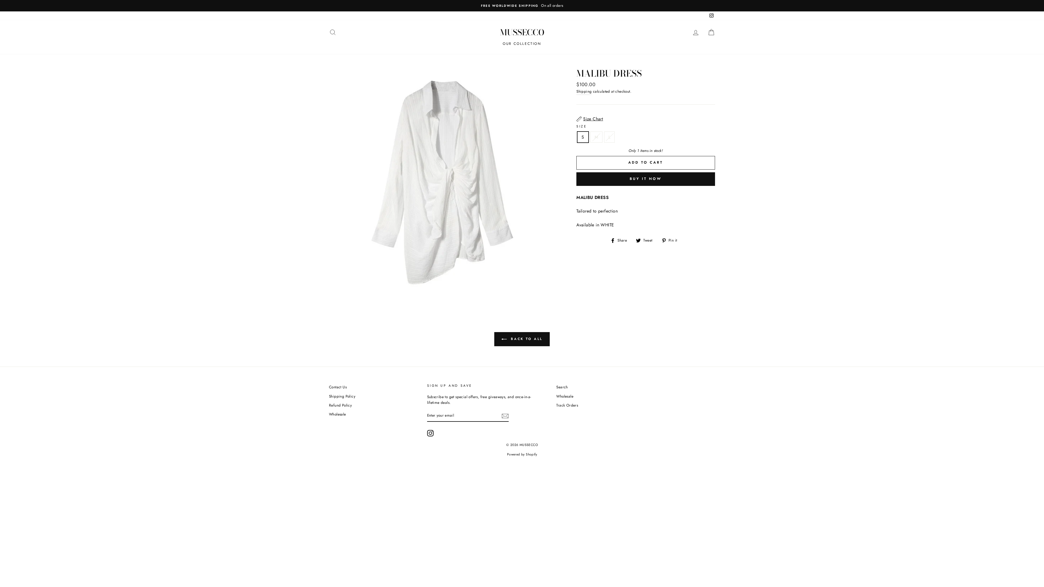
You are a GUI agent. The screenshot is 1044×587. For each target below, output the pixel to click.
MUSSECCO (522, 32)
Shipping (584, 91)
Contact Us (338, 387)
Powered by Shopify (522, 454)
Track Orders (567, 405)
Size (581, 126)
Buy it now (646, 178)
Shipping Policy (342, 396)
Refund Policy (340, 405)
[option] (522, 6)
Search (562, 387)
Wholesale (337, 414)
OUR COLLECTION (522, 43)
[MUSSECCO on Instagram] (430, 433)
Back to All (526, 338)
